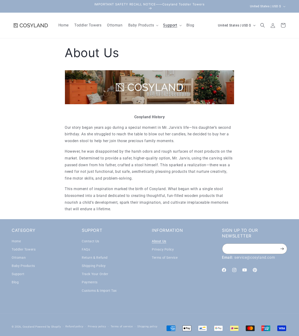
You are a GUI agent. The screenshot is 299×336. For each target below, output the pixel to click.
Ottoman (19, 257)
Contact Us (90, 241)
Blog (15, 282)
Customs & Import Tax (99, 290)
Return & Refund (95, 257)
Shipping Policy (94, 266)
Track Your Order (95, 274)
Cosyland (29, 326)
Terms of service (122, 326)
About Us (159, 241)
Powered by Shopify (48, 326)
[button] (142, 25)
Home (16, 241)
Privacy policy (97, 326)
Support (18, 274)
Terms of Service (165, 257)
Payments (90, 282)
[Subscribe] (282, 248)
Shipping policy (147, 326)
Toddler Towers (24, 249)
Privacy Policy (163, 249)
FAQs (86, 249)
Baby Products (23, 266)
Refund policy (74, 326)
